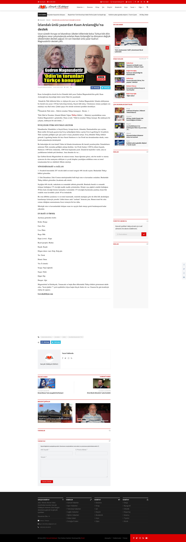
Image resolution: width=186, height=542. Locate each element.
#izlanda (57, 337)
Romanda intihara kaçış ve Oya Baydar (135, 89)
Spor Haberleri (72, 506)
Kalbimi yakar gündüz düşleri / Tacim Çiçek (111, 15)
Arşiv (126, 7)
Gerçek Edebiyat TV (118, 2)
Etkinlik (126, 509)
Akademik (118, 7)
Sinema (126, 515)
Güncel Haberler (73, 502)
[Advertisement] (74, 316)
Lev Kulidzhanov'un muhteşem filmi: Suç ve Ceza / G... (136, 127)
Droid (82, 538)
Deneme (90, 7)
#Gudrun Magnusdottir (75, 337)
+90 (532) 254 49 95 (45, 527)
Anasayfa (42, 20)
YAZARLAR (143, 59)
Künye (125, 538)
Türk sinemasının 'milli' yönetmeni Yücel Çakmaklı (92, 421)
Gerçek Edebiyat (51, 538)
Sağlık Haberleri (72, 512)
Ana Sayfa (42, 2)
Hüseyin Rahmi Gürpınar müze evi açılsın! (134, 136)
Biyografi (127, 506)
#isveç (64, 337)
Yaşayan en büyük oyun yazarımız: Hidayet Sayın (134, 66)
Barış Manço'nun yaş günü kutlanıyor (50, 393)
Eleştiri (109, 7)
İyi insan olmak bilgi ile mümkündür (134, 73)
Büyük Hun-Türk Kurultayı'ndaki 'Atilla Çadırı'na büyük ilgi (75, 15)
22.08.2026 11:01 (81, 418)
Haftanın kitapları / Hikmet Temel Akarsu (135, 111)
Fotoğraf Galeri (72, 521)
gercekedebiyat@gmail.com (48, 524)
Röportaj (127, 512)
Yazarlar (129, 2)
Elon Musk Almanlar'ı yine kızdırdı (98, 393)
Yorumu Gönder (46, 481)
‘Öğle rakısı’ (130, 96)
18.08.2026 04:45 (44, 416)
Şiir (103, 7)
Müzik (126, 521)
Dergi (126, 502)
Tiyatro (126, 518)
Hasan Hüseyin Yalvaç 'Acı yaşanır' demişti (135, 81)
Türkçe (74, 115)
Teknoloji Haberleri (74, 509)
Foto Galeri (105, 2)
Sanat (132, 7)
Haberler (80, 7)
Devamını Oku (43, 516)
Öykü (97, 521)
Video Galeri (71, 518)
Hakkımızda (117, 538)
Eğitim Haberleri (73, 515)
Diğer (140, 7)
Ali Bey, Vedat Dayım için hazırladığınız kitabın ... (134, 119)
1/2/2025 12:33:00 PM (105, 391)
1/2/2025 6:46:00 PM (43, 391)
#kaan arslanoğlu (46, 337)
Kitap (97, 7)
